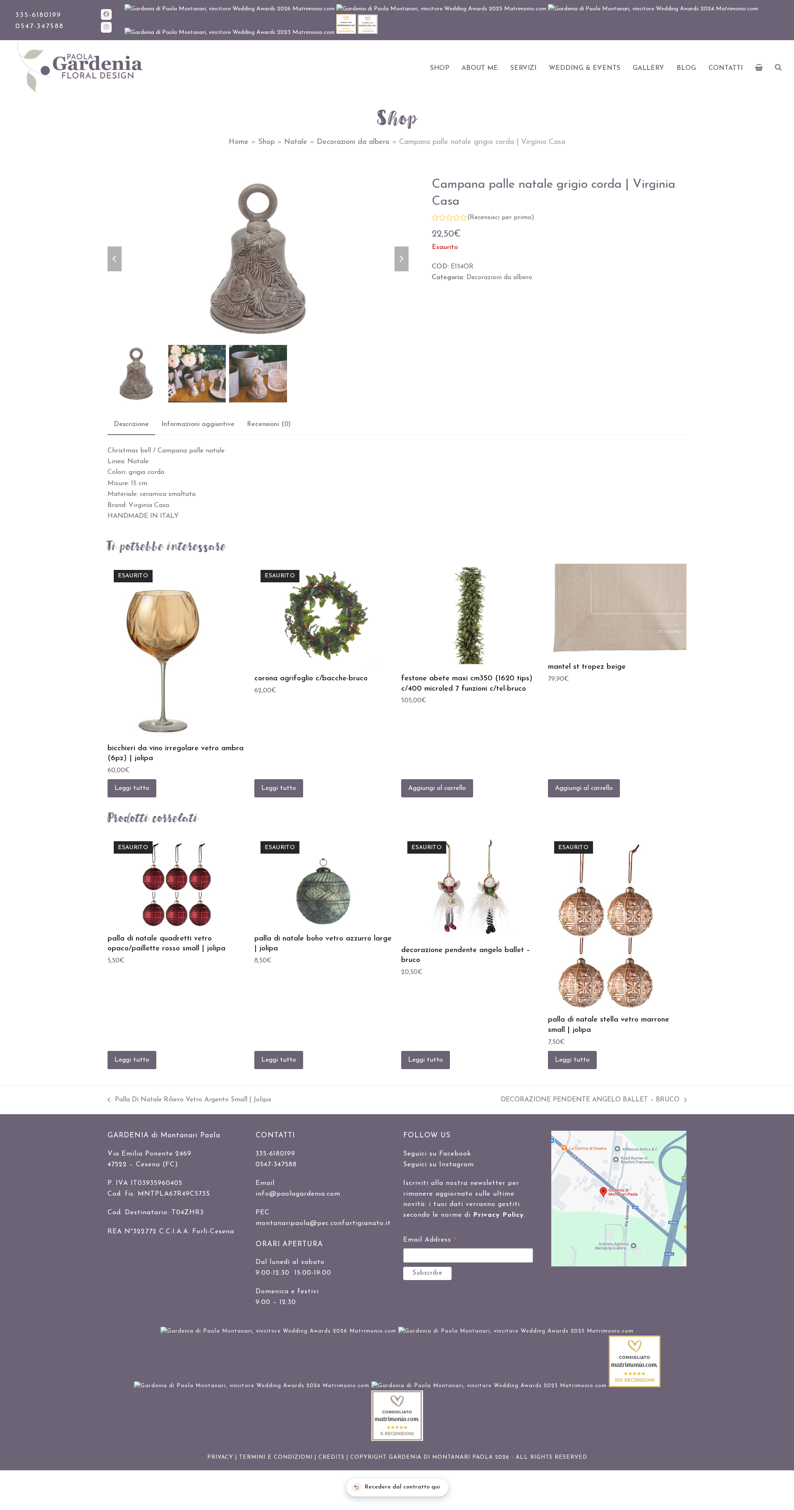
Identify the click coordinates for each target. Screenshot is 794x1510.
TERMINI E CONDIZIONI (276, 1457)
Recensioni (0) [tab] (269, 424)
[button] (759, 68)
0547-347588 (39, 26)
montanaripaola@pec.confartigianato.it (323, 1223)
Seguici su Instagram (438, 1164)
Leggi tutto (132, 788)
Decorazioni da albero (353, 142)
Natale (295, 142)
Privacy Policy (498, 1215)
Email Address (430, 1241)
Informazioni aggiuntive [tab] (197, 424)
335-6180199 (38, 15)
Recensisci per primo (500, 217)
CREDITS (331, 1457)
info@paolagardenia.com (298, 1194)
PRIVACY (220, 1457)
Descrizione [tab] (131, 424)
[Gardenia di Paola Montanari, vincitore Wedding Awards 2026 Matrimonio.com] (230, 9)
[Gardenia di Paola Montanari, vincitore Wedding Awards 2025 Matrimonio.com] (442, 9)
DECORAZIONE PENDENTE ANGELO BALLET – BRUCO (590, 1100)
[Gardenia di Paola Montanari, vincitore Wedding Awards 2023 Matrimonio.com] (230, 32)
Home (239, 142)
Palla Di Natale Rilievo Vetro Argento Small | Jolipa (189, 1100)
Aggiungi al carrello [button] (437, 788)
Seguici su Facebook (437, 1154)
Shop (266, 142)
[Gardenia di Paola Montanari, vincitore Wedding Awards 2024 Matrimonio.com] (653, 9)
